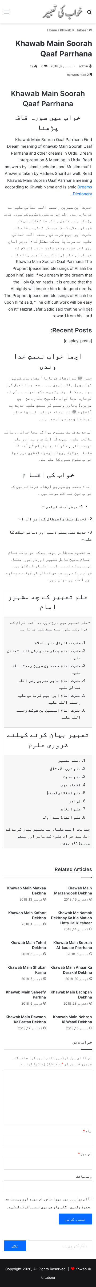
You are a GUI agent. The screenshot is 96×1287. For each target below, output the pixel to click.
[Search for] (89, 14)
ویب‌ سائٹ (84, 1176)
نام (87, 1131)
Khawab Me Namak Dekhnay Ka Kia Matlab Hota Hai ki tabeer (71, 917)
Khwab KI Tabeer (74, 30)
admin (83, 66)
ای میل (85, 1154)
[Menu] (6, 14)
